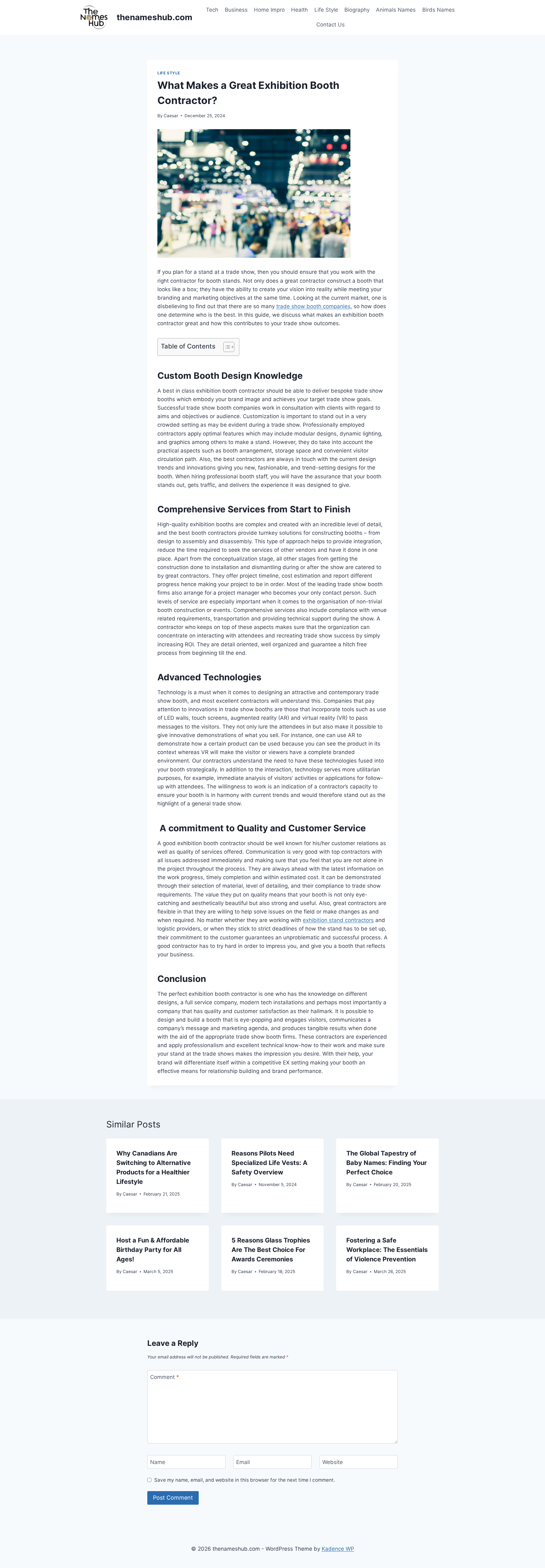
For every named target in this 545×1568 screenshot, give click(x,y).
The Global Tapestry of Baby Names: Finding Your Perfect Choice (386, 1163)
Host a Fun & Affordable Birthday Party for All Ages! (152, 1250)
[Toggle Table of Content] (226, 347)
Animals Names (396, 10)
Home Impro (269, 10)
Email (243, 1462)
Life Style (326, 10)
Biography (357, 10)
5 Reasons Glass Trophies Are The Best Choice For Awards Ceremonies (270, 1250)
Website (332, 1462)
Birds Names (438, 10)
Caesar (171, 115)
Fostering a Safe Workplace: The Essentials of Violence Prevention (387, 1250)
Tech (212, 10)
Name (157, 1462)
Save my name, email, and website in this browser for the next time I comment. (244, 1480)
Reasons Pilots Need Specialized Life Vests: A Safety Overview (269, 1163)
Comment (164, 1377)
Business (236, 10)
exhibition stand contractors (338, 920)
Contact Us (330, 24)
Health (299, 10)
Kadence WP (338, 1549)
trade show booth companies (313, 306)
